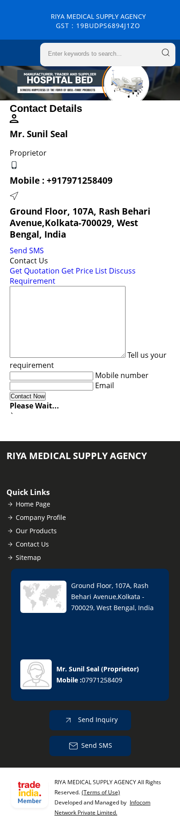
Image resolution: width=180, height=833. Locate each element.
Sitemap (28, 557)
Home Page (33, 504)
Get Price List (84, 271)
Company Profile (41, 517)
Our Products (36, 530)
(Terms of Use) (101, 792)
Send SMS (27, 250)
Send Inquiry (97, 719)
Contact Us (32, 544)
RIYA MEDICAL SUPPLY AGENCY (98, 21)
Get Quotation (35, 271)
